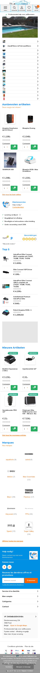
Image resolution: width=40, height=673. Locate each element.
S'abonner (31, 580)
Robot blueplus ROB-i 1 (22, 310)
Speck (11, 531)
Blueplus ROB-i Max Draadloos (30, 170)
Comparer (6, 143)
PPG (29, 514)
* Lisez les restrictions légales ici (13, 584)
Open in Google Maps (18, 625)
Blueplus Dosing (29, 128)
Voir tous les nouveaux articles (14, 435)
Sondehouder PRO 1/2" (9, 411)
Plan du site (29, 646)
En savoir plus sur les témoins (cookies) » (20, 671)
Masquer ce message (23, 667)
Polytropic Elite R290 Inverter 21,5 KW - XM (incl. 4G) (29, 412)
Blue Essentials (29, 478)
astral (28, 459)
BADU (11, 477)
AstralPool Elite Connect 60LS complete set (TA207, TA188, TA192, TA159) (23, 256)
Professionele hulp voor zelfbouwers (21, 14)
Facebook (4, 567)
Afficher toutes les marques (12, 541)
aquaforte (11, 459)
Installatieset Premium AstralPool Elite (21, 298)
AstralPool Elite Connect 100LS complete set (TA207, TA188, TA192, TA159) (22, 284)
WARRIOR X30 (8, 170)
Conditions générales (15, 646)
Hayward (11, 514)
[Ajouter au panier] (14, 147)
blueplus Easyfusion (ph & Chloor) (10, 129)
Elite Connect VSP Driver (22, 270)
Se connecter (21, 10)
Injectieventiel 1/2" (29, 369)
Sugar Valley (29, 532)
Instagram (9, 567)
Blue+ (11, 497)
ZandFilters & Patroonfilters (19, 46)
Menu (5, 10)
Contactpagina (18, 207)
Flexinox (29, 497)
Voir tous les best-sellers (11, 195)
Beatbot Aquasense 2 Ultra (9, 370)
